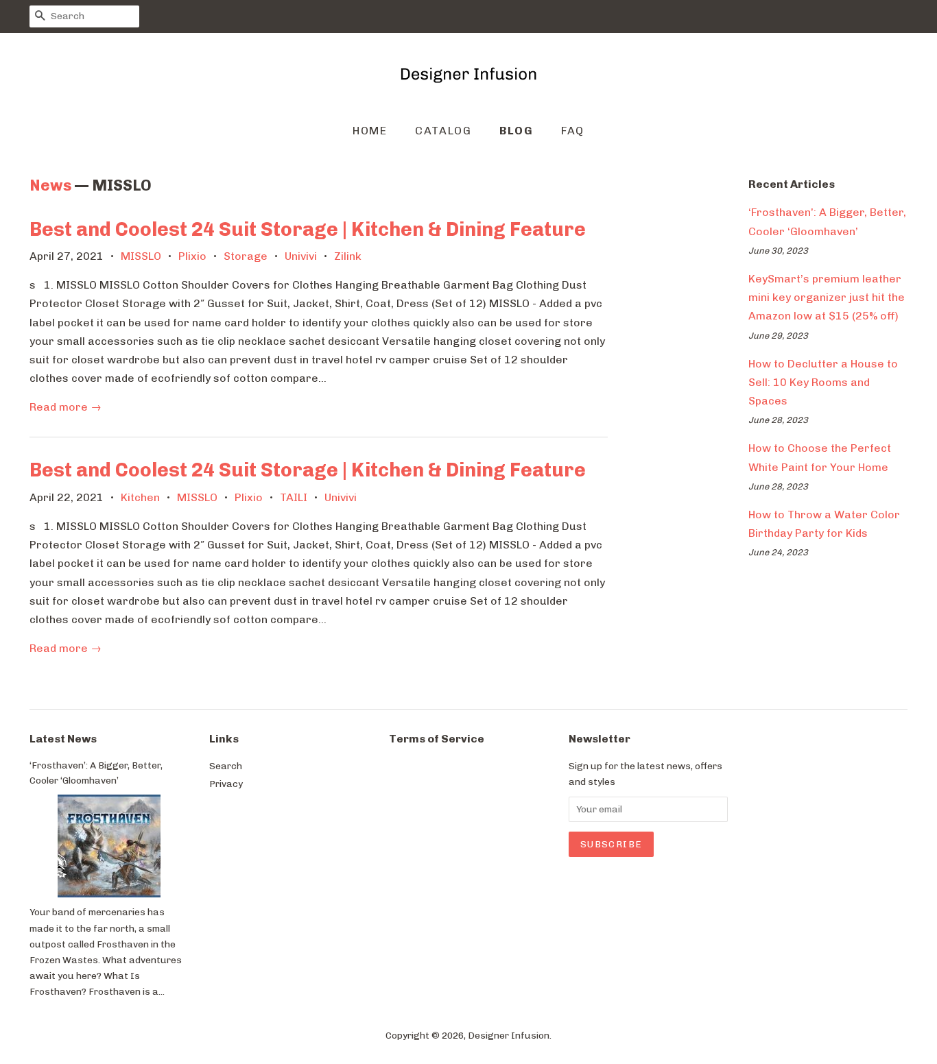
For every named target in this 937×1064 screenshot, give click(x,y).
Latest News (63, 738)
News (50, 185)
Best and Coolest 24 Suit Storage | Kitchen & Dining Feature (307, 229)
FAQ (572, 130)
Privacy (226, 783)
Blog (516, 130)
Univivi (301, 256)
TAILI (293, 497)
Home (370, 130)
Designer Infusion (508, 1035)
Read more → (65, 406)
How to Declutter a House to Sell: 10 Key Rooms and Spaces (823, 382)
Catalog (443, 130)
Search (225, 765)
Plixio (192, 256)
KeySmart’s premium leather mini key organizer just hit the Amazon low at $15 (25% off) (826, 297)
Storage (246, 256)
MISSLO (141, 256)
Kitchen (140, 497)
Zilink (347, 256)
